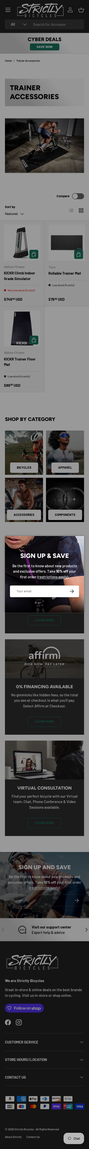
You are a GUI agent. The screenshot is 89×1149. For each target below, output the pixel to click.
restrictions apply (52, 577)
